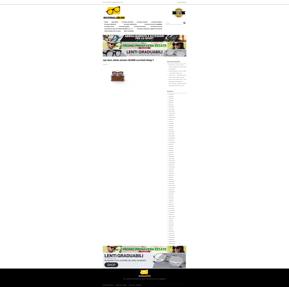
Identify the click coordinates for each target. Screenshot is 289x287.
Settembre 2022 (172, 191)
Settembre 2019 (172, 243)
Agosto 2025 (171, 119)
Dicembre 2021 (171, 210)
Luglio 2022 (171, 196)
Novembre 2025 (172, 113)
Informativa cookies (121, 285)
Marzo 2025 (171, 129)
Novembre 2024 (172, 138)
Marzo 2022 (171, 204)
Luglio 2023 (171, 171)
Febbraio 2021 (171, 231)
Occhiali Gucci (109, 26)
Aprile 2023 (171, 177)
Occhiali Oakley (142, 22)
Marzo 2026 (171, 104)
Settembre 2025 (172, 117)
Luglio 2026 (171, 96)
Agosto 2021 (171, 218)
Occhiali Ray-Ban (127, 22)
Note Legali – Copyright (135, 285)
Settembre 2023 (172, 167)
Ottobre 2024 (171, 140)
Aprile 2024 (171, 152)
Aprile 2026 (171, 102)
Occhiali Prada (124, 26)
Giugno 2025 (171, 123)
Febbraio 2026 (171, 106)
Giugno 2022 (171, 198)
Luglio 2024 (171, 146)
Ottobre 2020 (171, 239)
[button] (184, 23)
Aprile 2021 (171, 227)
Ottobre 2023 (171, 164)
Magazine (115, 22)
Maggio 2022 (171, 200)
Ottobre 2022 (171, 189)
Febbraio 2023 (171, 181)
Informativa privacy (108, 285)
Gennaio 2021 (171, 233)
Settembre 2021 (172, 216)
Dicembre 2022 (172, 185)
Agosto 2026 (171, 94)
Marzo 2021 (171, 229)
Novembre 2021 (172, 212)
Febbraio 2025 (171, 131)
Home (106, 22)
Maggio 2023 (171, 175)
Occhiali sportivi (140, 26)
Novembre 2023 (172, 162)
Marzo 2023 (171, 179)
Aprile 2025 (171, 127)
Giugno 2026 (171, 98)
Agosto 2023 (171, 169)
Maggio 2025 (171, 125)
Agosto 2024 (171, 144)
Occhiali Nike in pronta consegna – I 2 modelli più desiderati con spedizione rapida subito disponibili (177, 66)
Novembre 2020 (172, 237)
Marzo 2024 (171, 154)
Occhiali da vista (156, 26)
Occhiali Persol (156, 22)
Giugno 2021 (171, 222)
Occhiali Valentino (130, 24)
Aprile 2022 (171, 202)
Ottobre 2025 (171, 115)
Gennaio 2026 (171, 109)
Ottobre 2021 (171, 214)
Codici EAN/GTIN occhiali (112, 31)
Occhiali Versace (110, 24)
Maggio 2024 (171, 150)
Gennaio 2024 (171, 158)
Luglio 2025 (171, 121)
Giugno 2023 (171, 173)
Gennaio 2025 (171, 133)
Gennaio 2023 (171, 183)
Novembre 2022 (172, 187)
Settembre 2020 (172, 241)
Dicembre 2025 (172, 111)
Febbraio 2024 (171, 156)
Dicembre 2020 (172, 235)
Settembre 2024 (172, 142)
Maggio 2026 (171, 100)
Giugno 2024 (171, 148)
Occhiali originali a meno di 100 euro (149, 29)
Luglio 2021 (171, 220)
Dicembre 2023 (172, 160)
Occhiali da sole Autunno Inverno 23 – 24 (118, 29)
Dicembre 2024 (172, 135)
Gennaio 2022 (171, 208)
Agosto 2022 (171, 193)
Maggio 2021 (171, 224)
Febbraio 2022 (171, 206)
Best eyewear (129, 31)
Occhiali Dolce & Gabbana (153, 24)
